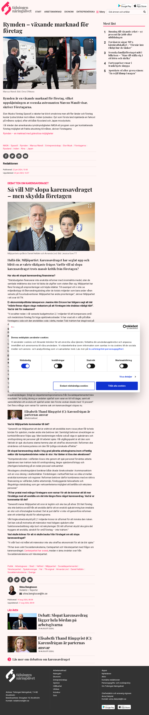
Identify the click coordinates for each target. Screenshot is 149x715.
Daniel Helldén (77, 569)
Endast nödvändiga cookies (74, 386)
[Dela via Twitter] (12, 156)
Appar (104, 670)
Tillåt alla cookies (117, 386)
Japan (30, 148)
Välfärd (40, 566)
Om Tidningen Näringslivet (113, 686)
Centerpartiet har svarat (36, 550)
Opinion (56, 683)
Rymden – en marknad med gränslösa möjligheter (28, 133)
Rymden (24, 145)
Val (41, 569)
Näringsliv (57, 674)
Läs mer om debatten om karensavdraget (41, 659)
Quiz (55, 695)
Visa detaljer (125, 376)
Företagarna (80, 145)
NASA (6, 145)
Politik (11, 566)
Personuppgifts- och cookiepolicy (116, 683)
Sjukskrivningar (30, 569)
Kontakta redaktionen (111, 680)
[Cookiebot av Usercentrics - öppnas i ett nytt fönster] (125, 327)
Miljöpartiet (51, 566)
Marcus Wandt (37, 145)
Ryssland (7, 148)
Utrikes (56, 689)
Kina (23, 148)
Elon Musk (68, 145)
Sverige (32, 572)
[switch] (58, 366)
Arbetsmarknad (53, 12)
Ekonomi (69, 12)
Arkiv (104, 677)
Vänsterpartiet (14, 569)
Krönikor (56, 692)
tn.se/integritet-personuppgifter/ (106, 349)
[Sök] (144, 11)
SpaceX (14, 145)
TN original (49, 569)
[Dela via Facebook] (6, 156)
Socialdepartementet (68, 566)
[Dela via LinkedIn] (19, 156)
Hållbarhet (57, 686)
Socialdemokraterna (17, 572)
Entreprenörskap (86, 12)
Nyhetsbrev (106, 674)
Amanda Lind (62, 569)
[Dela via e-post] (25, 156)
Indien (16, 148)
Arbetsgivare (21, 566)
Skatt (32, 566)
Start (38, 12)
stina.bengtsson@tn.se (35, 593)
